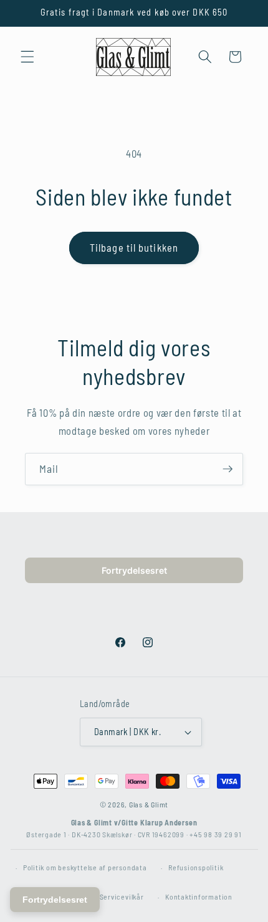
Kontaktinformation (198, 896)
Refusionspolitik (195, 867)
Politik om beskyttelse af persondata (85, 867)
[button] (27, 57)
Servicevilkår (122, 896)
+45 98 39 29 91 (215, 834)
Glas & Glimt (148, 804)
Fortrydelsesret (134, 570)
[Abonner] (227, 469)
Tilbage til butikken (134, 247)
